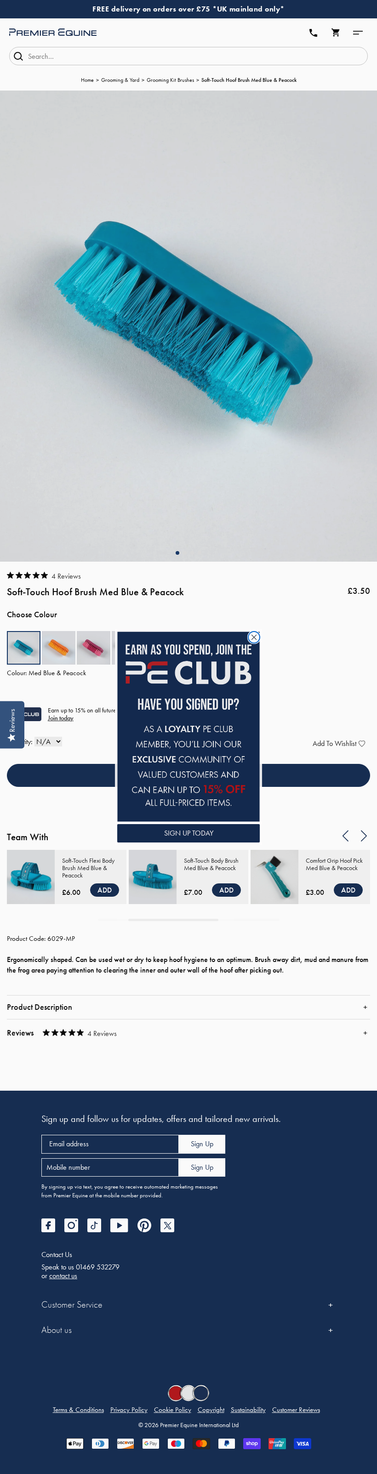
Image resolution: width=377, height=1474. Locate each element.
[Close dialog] (254, 637)
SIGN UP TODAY (188, 833)
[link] (188, 726)
